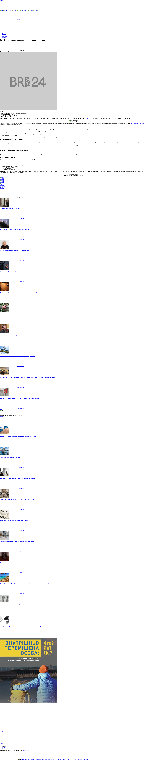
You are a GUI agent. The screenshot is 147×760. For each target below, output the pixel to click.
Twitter (84, 759)
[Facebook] (5, 10)
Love (25, 759)
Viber (55, 759)
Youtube (62, 759)
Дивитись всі (2, 409)
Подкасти (4, 34)
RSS (90, 759)
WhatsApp (78, 759)
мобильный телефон (89, 118)
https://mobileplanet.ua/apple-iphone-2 (138, 123)
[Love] (1, 10)
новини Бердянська (26, 750)
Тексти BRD (4, 32)
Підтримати (4, 36)
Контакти (4, 748)
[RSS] (38, 10)
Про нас (3, 747)
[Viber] (18, 10)
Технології (4, 731)
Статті (3, 35)
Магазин (4, 37)
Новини (3, 31)
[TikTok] (26, 10)
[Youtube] (22, 10)
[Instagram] (10, 10)
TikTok (69, 759)
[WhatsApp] (30, 10)
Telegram (49, 759)
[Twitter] (35, 10)
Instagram (41, 759)
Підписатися (2, 416)
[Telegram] (14, 10)
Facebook (33, 759)
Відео (3, 33)
